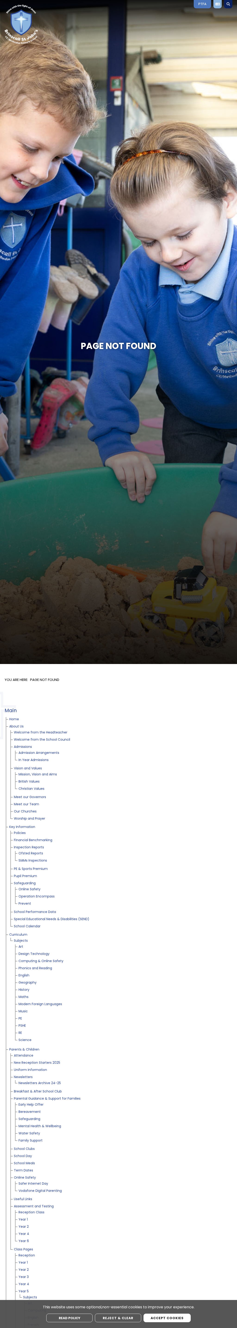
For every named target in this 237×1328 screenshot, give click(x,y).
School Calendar (27, 926)
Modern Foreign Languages (40, 1004)
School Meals (24, 1163)
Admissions (23, 747)
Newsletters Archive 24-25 (40, 1083)
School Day (23, 1156)
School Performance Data (35, 912)
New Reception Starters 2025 (37, 1063)
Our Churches (25, 811)
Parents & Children (24, 1049)
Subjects (21, 941)
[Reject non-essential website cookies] (118, 1318)
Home (14, 719)
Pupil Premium (25, 876)
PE (20, 1018)
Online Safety (30, 889)
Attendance (23, 1055)
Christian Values (31, 789)
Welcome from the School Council (42, 740)
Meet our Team (26, 804)
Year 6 (24, 1241)
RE (20, 1033)
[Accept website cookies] (167, 1318)
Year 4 (24, 1234)
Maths (23, 997)
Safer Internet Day (33, 1183)
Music (23, 1011)
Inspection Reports (29, 847)
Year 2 (24, 1227)
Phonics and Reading (35, 968)
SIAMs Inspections (33, 860)
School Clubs (24, 1149)
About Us (16, 726)
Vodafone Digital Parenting (40, 1191)
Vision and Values (28, 768)
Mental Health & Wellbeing (40, 1126)
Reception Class (31, 1212)
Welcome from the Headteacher (40, 732)
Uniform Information (30, 1070)
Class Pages (23, 1249)
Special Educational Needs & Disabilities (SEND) (51, 919)
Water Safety (29, 1133)
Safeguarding (25, 883)
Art (21, 947)
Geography (28, 982)
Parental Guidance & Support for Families (47, 1098)
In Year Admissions (34, 760)
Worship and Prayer (29, 818)
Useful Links (23, 1199)
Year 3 (24, 1277)
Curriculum (18, 935)
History (24, 990)
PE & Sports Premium (31, 869)
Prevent (25, 903)
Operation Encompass (37, 896)
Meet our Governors (30, 797)
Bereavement (30, 1112)
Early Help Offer (31, 1105)
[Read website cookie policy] (69, 1318)
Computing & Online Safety (41, 961)
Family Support (31, 1140)
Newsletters (23, 1077)
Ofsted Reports (31, 853)
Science (25, 1040)
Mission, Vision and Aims (38, 774)
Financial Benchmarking (33, 840)
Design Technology (34, 954)
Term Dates (23, 1170)
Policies (20, 833)
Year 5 (24, 1291)
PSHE (22, 1026)
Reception (27, 1255)
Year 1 (23, 1219)
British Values (29, 781)
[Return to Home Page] (38, 24)
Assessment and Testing (34, 1206)
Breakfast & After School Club (38, 1091)
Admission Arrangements (39, 753)
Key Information (22, 827)
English (24, 975)
